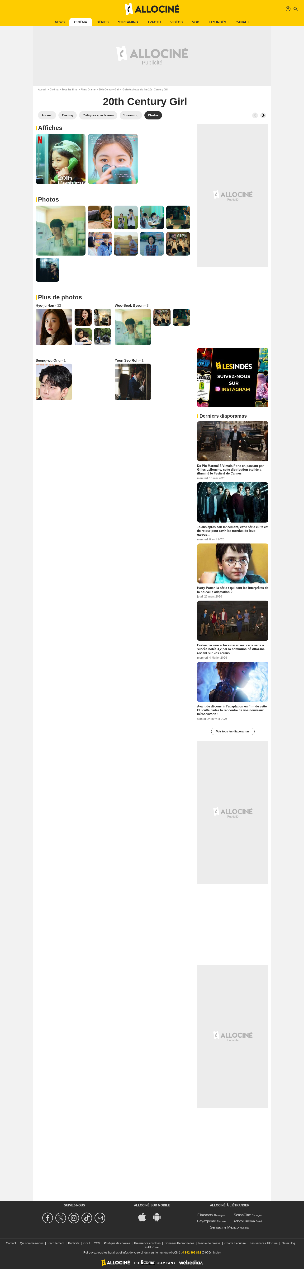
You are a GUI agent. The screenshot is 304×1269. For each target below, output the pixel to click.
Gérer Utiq (288, 1243)
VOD (195, 22)
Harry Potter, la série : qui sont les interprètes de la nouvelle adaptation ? (232, 589)
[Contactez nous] (101, 1218)
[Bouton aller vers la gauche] (255, 115)
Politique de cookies (117, 1243)
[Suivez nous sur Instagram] (74, 1218)
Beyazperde (206, 1221)
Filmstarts (205, 1215)
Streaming (128, 22)
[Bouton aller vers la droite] (263, 115)
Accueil (42, 89)
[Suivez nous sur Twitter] (61, 1218)
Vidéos (176, 22)
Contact (11, 1243)
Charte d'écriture (235, 1243)
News (60, 22)
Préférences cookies (147, 1243)
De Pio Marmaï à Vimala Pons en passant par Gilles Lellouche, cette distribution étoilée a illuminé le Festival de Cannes (230, 469)
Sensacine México (224, 1227)
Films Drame (88, 89)
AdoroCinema (244, 1221)
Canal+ (242, 22)
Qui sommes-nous (31, 1243)
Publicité (73, 1243)
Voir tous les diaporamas (233, 731)
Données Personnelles (179, 1243)
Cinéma (80, 22)
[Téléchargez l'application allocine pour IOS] (145, 1217)
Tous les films (69, 89)
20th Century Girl (109, 89)
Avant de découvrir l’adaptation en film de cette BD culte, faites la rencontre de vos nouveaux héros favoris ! (232, 710)
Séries (103, 22)
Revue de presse (209, 1243)
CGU (86, 1243)
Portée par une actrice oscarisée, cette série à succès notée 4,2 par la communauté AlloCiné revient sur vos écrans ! (231, 649)
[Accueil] (152, 9)
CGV (97, 1243)
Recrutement (56, 1243)
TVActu (154, 22)
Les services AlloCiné (264, 1243)
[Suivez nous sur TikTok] (87, 1218)
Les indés (217, 22)
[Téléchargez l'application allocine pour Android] (159, 1217)
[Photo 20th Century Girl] (61, 159)
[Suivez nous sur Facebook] (48, 1218)
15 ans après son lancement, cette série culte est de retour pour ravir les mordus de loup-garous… (232, 530)
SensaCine (242, 1215)
